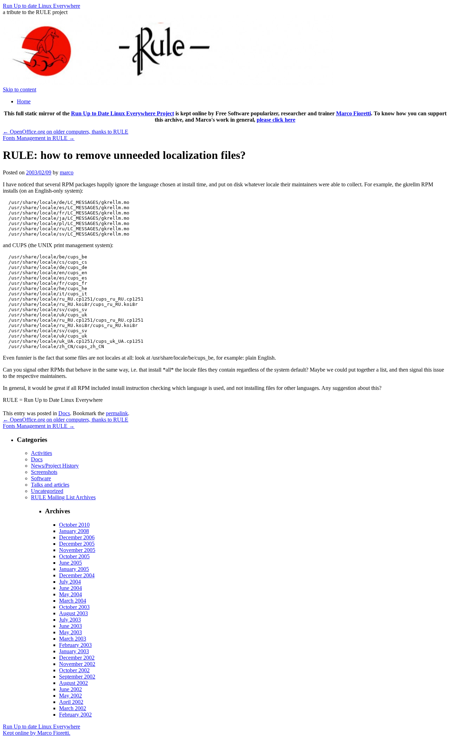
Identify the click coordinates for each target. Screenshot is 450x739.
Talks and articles (50, 485)
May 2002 (70, 696)
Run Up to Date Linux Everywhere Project (122, 113)
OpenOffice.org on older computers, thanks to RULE (65, 132)
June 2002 (70, 689)
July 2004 (70, 582)
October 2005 (74, 556)
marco (66, 172)
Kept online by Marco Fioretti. (36, 733)
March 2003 (72, 639)
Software (41, 478)
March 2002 (72, 708)
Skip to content (19, 89)
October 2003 (74, 607)
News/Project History (55, 466)
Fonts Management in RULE (39, 138)
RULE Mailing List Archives (63, 497)
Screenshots (44, 472)
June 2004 (70, 588)
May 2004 (70, 594)
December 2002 (77, 658)
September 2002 (77, 677)
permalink (117, 413)
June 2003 (70, 626)
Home (24, 101)
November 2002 (77, 664)
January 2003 (74, 651)
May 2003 (70, 632)
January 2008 (74, 531)
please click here (276, 120)
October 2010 (74, 525)
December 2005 (77, 544)
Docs (64, 413)
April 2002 (71, 702)
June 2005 (70, 563)
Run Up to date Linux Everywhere (41, 6)
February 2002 (75, 715)
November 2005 (77, 550)
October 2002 (74, 670)
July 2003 (70, 620)
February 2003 (75, 645)
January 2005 (74, 569)
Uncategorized (47, 491)
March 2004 (72, 601)
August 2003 (73, 613)
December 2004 (77, 575)
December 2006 (77, 537)
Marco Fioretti (353, 113)
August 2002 (73, 683)
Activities (41, 453)
